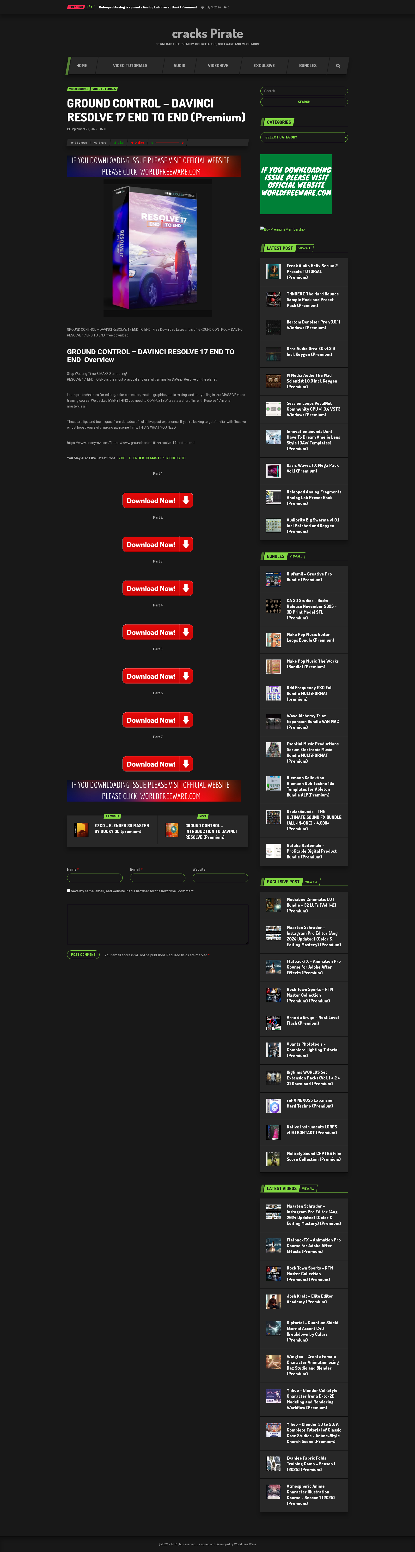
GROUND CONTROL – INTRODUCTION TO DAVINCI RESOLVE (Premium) (211, 831)
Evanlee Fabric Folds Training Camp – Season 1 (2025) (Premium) (311, 1463)
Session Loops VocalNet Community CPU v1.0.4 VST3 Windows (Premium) (313, 409)
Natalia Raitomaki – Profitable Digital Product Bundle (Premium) (312, 851)
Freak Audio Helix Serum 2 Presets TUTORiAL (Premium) (312, 271)
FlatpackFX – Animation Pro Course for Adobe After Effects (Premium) (314, 967)
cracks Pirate (207, 32)
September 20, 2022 (84, 129)
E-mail (136, 869)
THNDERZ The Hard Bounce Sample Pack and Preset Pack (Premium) (313, 299)
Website (199, 869)
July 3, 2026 (213, 7)
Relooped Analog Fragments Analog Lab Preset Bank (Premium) (148, 7)
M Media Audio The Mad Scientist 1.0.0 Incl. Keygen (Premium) (312, 380)
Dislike (139, 142)
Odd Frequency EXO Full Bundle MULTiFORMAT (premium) (310, 693)
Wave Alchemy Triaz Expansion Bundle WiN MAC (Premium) (313, 721)
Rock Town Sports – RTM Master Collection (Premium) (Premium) (310, 995)
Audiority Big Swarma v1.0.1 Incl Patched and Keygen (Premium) (313, 525)
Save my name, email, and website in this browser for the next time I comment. (133, 891)
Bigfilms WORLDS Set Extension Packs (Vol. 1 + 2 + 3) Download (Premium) (313, 1077)
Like (121, 142)
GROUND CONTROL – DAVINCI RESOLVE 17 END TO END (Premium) (156, 109)
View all (305, 248)
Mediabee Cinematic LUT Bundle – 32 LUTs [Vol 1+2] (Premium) (311, 905)
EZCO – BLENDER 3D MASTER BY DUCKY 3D (151, 458)
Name (73, 869)
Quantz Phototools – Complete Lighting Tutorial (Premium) (313, 1049)
